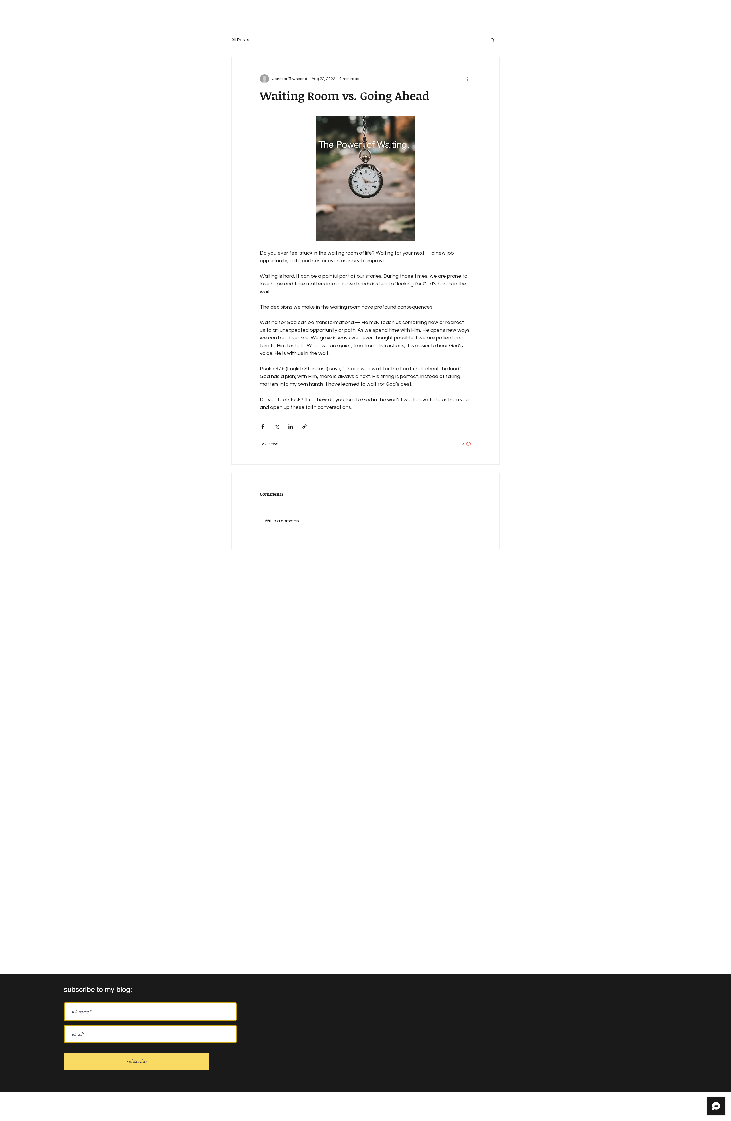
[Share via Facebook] (262, 426)
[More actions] (467, 78)
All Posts (240, 39)
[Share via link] (304, 426)
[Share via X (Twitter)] (276, 426)
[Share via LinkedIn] (290, 426)
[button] (492, 39)
